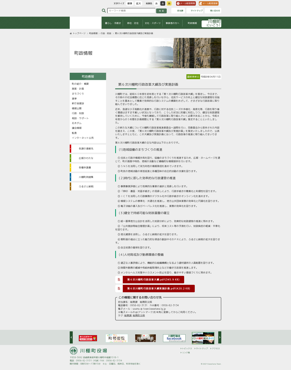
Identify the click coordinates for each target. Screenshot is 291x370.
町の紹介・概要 (80, 83)
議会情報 (77, 128)
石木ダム (77, 123)
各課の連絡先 (86, 148)
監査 (74, 133)
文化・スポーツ (153, 23)
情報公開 (77, 108)
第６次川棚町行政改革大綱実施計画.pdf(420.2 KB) (158, 288)
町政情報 (192, 23)
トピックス (187, 348)
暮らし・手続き (113, 23)
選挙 (74, 98)
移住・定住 (133, 23)
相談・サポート (80, 118)
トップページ (79, 33)
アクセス (216, 348)
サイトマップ (202, 348)
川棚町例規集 (86, 177)
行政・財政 (106, 33)
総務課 (128, 315)
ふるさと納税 (86, 186)
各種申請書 (85, 167)
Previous (71, 337)
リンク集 (186, 352)
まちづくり (78, 93)
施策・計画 (78, 88)
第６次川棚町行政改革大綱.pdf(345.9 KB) (153, 279)
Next (219, 337)
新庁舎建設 (78, 103)
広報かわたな (86, 158)
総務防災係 (139, 315)
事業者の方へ (172, 23)
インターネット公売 (83, 137)
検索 (162, 11)
